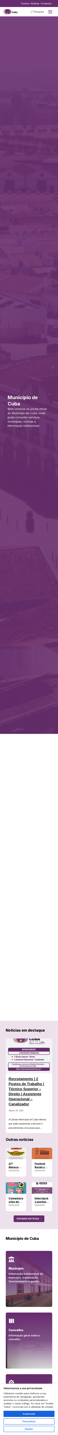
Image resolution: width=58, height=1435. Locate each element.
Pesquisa (39, 11)
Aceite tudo (29, 1413)
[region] (29, 1409)
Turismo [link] (25, 4)
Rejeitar (29, 1429)
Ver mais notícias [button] (27, 1218)
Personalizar (29, 1421)
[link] (10, 12)
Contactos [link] (46, 4)
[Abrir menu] (50, 12)
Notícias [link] (35, 4)
